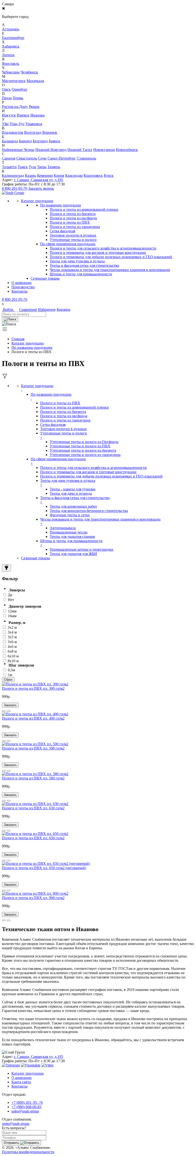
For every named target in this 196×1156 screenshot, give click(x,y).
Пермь (18, 98)
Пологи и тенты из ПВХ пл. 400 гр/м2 (33, 718)
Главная (17, 339)
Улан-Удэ (17, 124)
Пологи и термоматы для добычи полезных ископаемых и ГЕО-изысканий (111, 257)
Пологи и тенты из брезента (73, 214)
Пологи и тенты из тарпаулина (75, 227)
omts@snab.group (15, 1124)
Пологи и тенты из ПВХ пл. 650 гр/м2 (33, 838)
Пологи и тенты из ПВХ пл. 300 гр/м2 (33, 688)
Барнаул (25, 141)
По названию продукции (60, 205)
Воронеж (49, 132)
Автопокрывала (63, 528)
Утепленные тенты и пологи (73, 240)
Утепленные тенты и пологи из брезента (83, 450)
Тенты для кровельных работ (73, 506)
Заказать (10, 705)
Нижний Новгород (50, 150)
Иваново (37, 115)
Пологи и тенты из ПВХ (70, 222)
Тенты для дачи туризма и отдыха (77, 261)
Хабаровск (10, 46)
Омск (6, 89)
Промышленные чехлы (68, 532)
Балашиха (10, 141)
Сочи (42, 158)
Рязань (34, 107)
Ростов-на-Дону (15, 107)
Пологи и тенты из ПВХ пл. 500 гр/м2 (33, 748)
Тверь (41, 167)
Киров (59, 175)
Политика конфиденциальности (28, 1152)
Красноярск (93, 175)
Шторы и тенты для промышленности (81, 274)
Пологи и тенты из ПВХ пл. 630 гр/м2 (33, 808)
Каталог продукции (27, 343)
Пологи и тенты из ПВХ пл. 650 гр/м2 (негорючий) (44, 868)
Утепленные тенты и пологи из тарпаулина (85, 455)
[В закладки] (9, 711)
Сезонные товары (35, 558)
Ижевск (23, 115)
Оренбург (19, 89)
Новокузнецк (104, 150)
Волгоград (32, 132)
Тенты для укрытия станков (72, 536)
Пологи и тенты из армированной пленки (84, 209)
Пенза (7, 98)
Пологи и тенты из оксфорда (73, 218)
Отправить (12, 1143)
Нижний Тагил (79, 150)
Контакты (19, 291)
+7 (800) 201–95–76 (27, 1102)
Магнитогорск (14, 81)
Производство (23, 287)
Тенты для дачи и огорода (71, 493)
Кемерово (45, 175)
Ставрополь (86, 158)
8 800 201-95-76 (14, 188)
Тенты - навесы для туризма (72, 489)
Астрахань (10, 29)
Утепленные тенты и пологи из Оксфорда (84, 442)
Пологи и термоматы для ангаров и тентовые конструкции (98, 252)
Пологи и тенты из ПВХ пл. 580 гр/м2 (33, 778)
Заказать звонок (41, 188)
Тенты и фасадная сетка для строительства (84, 265)
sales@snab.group (25, 1111)
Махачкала (35, 81)
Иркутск (9, 115)
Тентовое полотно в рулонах (73, 235)
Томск (23, 167)
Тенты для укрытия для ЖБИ (73, 554)
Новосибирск (127, 150)
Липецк (8, 55)
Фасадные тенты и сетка (70, 515)
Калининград (13, 175)
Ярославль (10, 63)
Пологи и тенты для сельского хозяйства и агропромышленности (103, 248)
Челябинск (29, 72)
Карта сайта (21, 1082)
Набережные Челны (18, 150)
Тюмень (53, 167)
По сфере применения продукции (67, 244)
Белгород (40, 141)
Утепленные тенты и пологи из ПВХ (80, 446)
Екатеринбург (13, 38)
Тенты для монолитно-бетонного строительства (89, 511)
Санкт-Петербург (62, 158)
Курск (109, 175)
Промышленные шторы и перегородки (81, 549)
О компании (21, 283)
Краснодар (74, 175)
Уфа (5, 124)
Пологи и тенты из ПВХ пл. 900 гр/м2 (33, 898)
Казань (30, 175)
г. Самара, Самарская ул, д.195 (38, 180)
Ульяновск (33, 124)
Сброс (8, 679)
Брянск (54, 141)
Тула (32, 167)
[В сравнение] (4, 711)
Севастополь (26, 158)
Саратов (8, 158)
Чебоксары (11, 72)
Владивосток (12, 132)
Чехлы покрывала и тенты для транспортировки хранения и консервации (110, 270)
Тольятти (9, 167)
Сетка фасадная (62, 231)
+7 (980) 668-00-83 (26, 1107)
